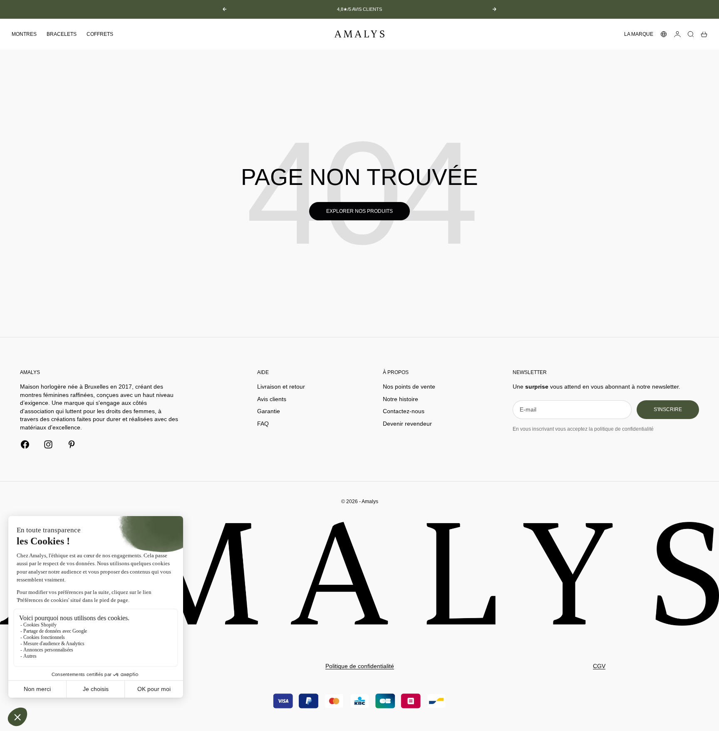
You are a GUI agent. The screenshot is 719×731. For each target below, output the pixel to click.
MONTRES (24, 34)
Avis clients (271, 399)
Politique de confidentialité (359, 666)
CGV (599, 666)
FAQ (263, 423)
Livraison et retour (281, 386)
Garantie (268, 411)
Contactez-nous (403, 411)
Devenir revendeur (407, 423)
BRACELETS (62, 34)
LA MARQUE (638, 34)
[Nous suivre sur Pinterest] (72, 444)
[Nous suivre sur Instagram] (48, 444)
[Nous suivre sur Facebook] (25, 444)
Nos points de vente (409, 386)
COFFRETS (100, 34)
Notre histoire (400, 399)
